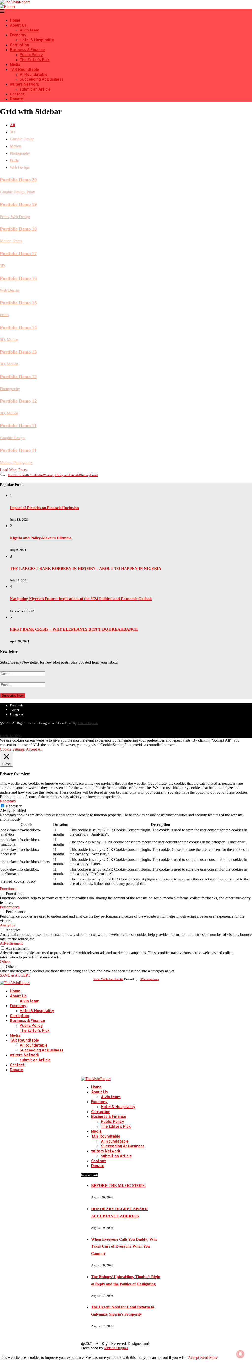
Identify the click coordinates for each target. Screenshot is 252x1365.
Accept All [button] (34, 749)
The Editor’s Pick (35, 60)
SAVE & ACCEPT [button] (15, 975)
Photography (20, 153)
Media (15, 65)
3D (12, 132)
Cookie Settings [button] (12, 749)
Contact (17, 94)
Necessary (14, 806)
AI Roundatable (33, 74)
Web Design (19, 167)
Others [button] (5, 961)
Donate (16, 99)
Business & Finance (27, 50)
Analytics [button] (7, 925)
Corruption (19, 45)
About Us (18, 25)
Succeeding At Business (41, 79)
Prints (14, 160)
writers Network (24, 84)
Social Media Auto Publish (108, 979)
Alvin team (29, 30)
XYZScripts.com (149, 979)
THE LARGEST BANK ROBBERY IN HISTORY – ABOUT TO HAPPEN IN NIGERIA (85, 568)
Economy (18, 35)
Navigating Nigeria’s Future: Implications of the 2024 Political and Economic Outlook (81, 599)
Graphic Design (22, 139)
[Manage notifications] (240, 1354)
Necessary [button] (8, 801)
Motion (15, 146)
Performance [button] (10, 907)
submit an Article (35, 89)
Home (15, 20)
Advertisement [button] (11, 943)
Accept (193, 1357)
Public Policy (31, 55)
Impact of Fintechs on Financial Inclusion (44, 508)
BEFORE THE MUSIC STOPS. (118, 1185)
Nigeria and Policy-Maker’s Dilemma (41, 538)
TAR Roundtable (24, 69)
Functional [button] (8, 889)
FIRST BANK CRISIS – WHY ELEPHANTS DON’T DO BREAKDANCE (74, 629)
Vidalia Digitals (88, 723)
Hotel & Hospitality (37, 40)
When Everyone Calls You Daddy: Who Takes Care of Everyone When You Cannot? (124, 1246)
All (12, 125)
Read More (209, 1357)
